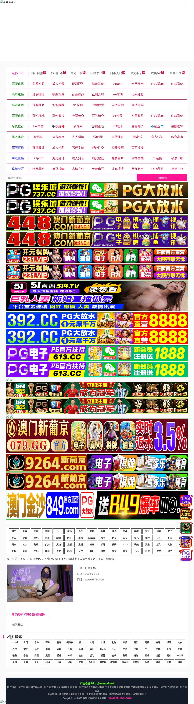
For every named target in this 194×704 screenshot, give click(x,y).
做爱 (158, 551)
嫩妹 (92, 544)
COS (125, 544)
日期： (81, 574)
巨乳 (36, 538)
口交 (125, 538)
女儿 (36, 662)
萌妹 (59, 642)
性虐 (136, 649)
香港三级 (76, 73)
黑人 (81, 642)
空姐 (125, 531)
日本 (36, 531)
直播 (69, 544)
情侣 (114, 531)
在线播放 (17, 624)
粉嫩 (136, 655)
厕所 (169, 655)
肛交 (103, 538)
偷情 (103, 551)
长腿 (70, 649)
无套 (147, 544)
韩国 (47, 531)
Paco (114, 649)
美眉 (125, 655)
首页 (23, 559)
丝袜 (158, 531)
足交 (114, 538)
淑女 (25, 649)
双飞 (170, 531)
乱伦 (69, 551)
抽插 (158, 649)
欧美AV (156, 73)
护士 (147, 531)
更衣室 (136, 662)
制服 (47, 538)
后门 (92, 655)
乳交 (114, 551)
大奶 (58, 544)
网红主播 (176, 73)
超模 (36, 544)
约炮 (136, 544)
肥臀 (103, 655)
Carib (103, 649)
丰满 (103, 642)
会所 (81, 655)
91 (58, 531)
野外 (47, 642)
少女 (58, 551)
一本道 (14, 642)
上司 (25, 642)
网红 (69, 538)
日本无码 (116, 73)
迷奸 (25, 538)
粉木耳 (125, 662)
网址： (81, 579)
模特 (136, 531)
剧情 (58, 538)
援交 (170, 551)
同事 (14, 544)
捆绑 (147, 662)
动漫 (147, 538)
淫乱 (59, 655)
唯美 (125, 642)
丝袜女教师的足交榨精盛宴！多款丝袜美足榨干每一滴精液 (79, 559)
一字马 (180, 655)
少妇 (47, 544)
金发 (80, 551)
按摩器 (113, 662)
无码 (136, 538)
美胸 (114, 544)
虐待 (158, 655)
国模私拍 (96, 73)
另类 (136, 642)
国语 (147, 655)
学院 (25, 655)
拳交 (125, 551)
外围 (169, 649)
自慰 (147, 551)
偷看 (47, 649)
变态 (125, 649)
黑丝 (47, 655)
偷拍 (80, 531)
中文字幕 (136, 73)
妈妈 (70, 662)
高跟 (25, 551)
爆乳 (180, 662)
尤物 (170, 544)
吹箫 (169, 662)
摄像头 (69, 642)
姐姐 (47, 662)
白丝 (36, 655)
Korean (91, 538)
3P (158, 538)
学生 (36, 642)
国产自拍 (37, 73)
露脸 (147, 642)
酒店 (92, 649)
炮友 (180, 642)
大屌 (25, 662)
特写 (158, 642)
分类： (81, 568)
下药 (136, 551)
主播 (80, 538)
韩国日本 (57, 73)
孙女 (36, 649)
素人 (25, 544)
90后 (70, 655)
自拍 (69, 531)
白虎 (15, 649)
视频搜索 (161, 178)
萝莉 (92, 531)
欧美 (25, 531)
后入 (158, 544)
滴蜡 (59, 649)
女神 (180, 649)
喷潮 (114, 655)
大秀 (92, 642)
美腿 (14, 551)
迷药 (158, 662)
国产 (14, 531)
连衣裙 (102, 662)
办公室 (91, 662)
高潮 (81, 649)
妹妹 (59, 662)
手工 (14, 538)
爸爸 (81, 662)
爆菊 (169, 642)
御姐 (92, 551)
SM (170, 538)
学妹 (103, 531)
